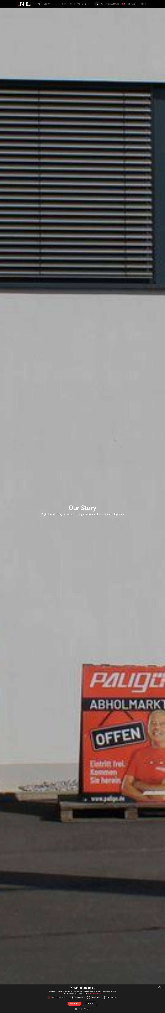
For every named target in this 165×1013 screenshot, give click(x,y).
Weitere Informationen (94, 993)
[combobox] (159, 987)
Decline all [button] (90, 1004)
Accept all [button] (74, 1004)
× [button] (162, 987)
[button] (96, 3)
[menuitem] (38, 4)
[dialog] (82, 998)
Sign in (143, 4)
